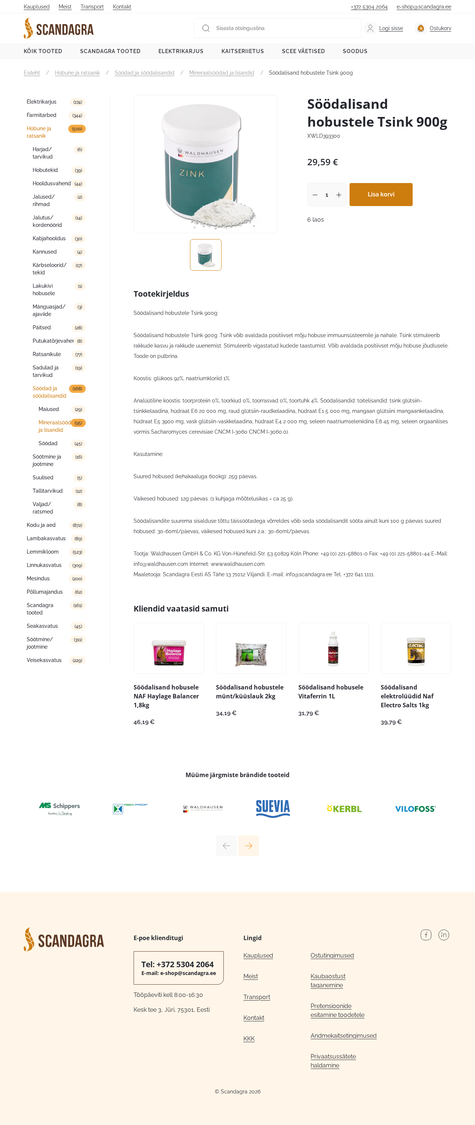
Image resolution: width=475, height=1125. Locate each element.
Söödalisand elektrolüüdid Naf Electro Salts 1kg (407, 696)
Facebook (426, 934)
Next (248, 845)
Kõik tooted (43, 51)
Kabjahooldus (49, 238)
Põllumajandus (45, 592)
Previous (226, 845)
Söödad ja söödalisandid (144, 73)
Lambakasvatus (46, 538)
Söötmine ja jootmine (47, 460)
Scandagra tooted (110, 51)
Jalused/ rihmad (44, 200)
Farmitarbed (41, 115)
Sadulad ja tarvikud (46, 371)
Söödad (48, 443)
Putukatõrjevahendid (58, 341)
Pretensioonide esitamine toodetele (337, 1010)
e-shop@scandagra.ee (424, 7)
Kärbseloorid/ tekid (50, 268)
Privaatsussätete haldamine (333, 1061)
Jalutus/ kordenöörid (47, 221)
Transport (92, 7)
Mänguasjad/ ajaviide (49, 310)
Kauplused (37, 7)
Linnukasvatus (44, 565)
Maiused (49, 409)
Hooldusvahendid (54, 183)
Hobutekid (45, 170)
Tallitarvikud (48, 491)
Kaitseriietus (243, 51)
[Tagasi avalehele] (59, 28)
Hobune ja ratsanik (77, 73)
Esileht (32, 73)
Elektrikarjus (181, 51)
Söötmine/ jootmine (40, 643)
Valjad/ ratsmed (43, 508)
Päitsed (42, 327)
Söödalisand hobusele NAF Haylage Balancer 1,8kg (166, 696)
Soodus (355, 51)
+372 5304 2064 (369, 7)
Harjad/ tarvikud (43, 153)
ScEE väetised (303, 51)
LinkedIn (443, 934)
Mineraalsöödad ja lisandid (221, 73)
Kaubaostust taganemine (328, 981)
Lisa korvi (381, 194)
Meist (65, 7)
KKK (249, 1038)
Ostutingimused (332, 955)
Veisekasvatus (44, 660)
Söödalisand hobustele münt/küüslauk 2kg (250, 691)
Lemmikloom (43, 552)
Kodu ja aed (41, 525)
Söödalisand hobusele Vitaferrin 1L (330, 691)
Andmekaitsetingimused (344, 1035)
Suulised (43, 477)
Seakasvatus (42, 626)
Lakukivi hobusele (44, 289)
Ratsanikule (47, 354)
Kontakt (122, 7)
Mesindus (38, 578)
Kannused (45, 252)
